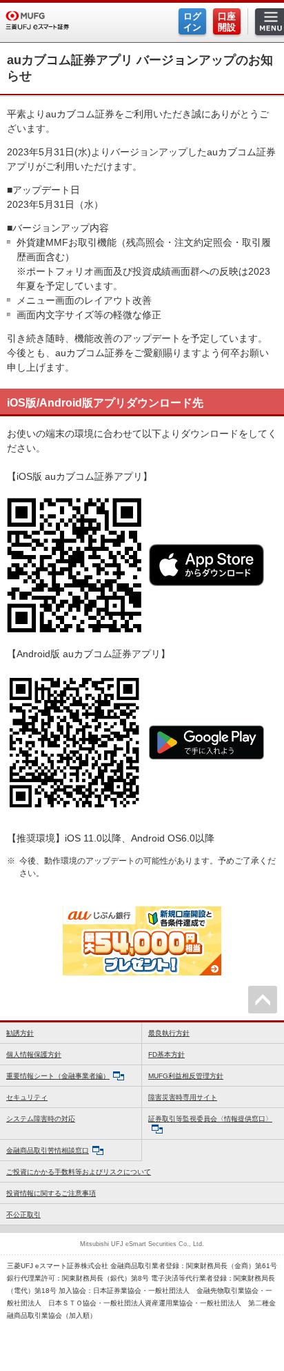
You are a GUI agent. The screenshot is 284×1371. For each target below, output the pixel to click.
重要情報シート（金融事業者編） (58, 1076)
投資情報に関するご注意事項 (51, 1193)
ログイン (192, 21)
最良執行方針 (169, 1033)
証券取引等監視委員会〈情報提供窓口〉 (210, 1118)
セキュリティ (27, 1097)
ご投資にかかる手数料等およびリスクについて (78, 1172)
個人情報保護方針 (33, 1054)
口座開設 (227, 21)
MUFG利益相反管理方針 (185, 1076)
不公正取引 (23, 1214)
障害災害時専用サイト (182, 1097)
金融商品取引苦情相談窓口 (47, 1150)
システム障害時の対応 (40, 1118)
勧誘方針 (20, 1033)
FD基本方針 (166, 1054)
